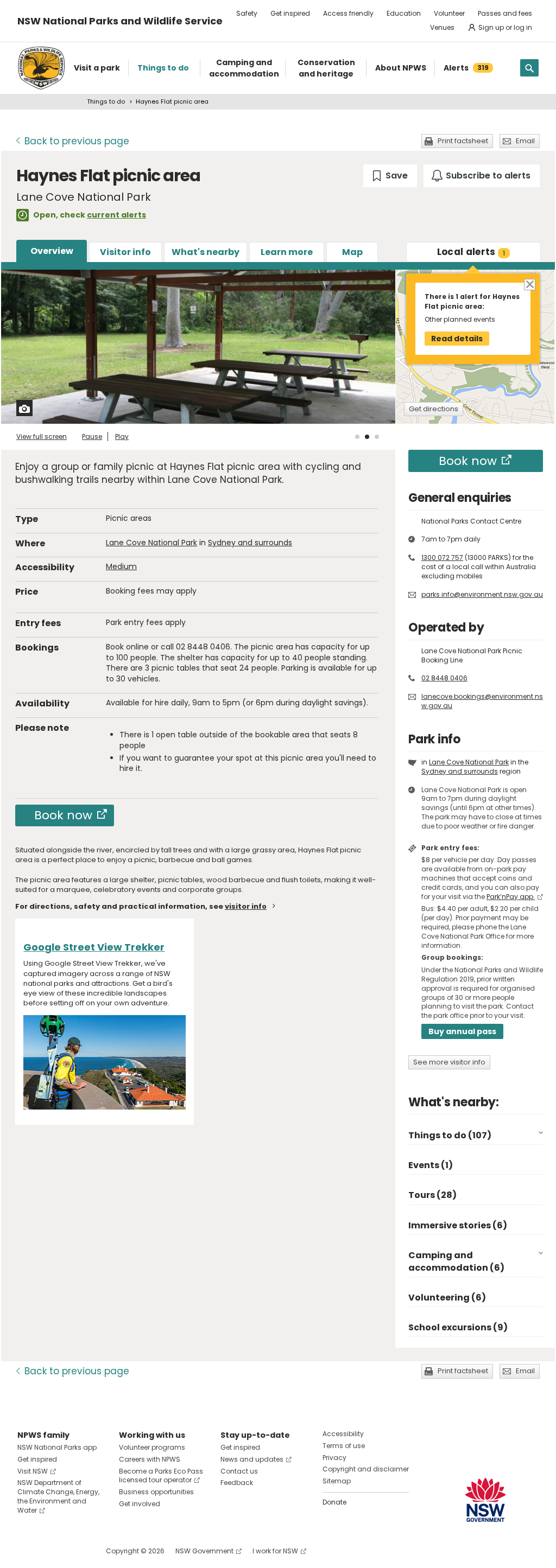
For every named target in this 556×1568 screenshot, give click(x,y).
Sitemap (337, 1481)
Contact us (239, 1471)
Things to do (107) (449, 1135)
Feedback (236, 1482)
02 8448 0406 (444, 678)
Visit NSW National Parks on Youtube (74, 1551)
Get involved (139, 1503)
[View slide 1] (357, 437)
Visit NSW (32, 1471)
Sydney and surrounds (250, 542)
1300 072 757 (442, 557)
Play (122, 436)
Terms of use (344, 1445)
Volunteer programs (152, 1447)
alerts (471, 251)
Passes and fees (505, 13)
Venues (442, 27)
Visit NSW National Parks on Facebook (27, 1551)
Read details (457, 338)
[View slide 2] (367, 437)
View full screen (41, 436)
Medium (121, 566)
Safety (246, 13)
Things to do (106, 101)
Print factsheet (463, 141)
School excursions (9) (458, 1327)
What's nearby (205, 252)
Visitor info (125, 252)
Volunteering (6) (447, 1297)
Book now (63, 815)
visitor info (246, 906)
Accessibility (343, 1433)
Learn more (287, 252)
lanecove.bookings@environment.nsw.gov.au (482, 701)
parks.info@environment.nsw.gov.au (482, 594)
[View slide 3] (377, 437)
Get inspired (290, 13)
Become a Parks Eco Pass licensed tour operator (161, 1476)
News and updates (251, 1459)
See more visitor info (449, 1062)
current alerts (116, 214)
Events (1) (430, 1165)
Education (404, 13)
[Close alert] (529, 284)
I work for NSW (275, 1551)
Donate (334, 1502)
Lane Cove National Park (151, 542)
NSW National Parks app (57, 1447)
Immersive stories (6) (457, 1225)
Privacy (334, 1457)
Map (352, 252)
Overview (51, 251)
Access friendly (348, 13)
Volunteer (449, 13)
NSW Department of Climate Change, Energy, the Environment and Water (58, 1496)
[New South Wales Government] (485, 1500)
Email (525, 141)
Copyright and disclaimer (366, 1469)
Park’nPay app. (510, 896)
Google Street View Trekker (94, 947)
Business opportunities (156, 1491)
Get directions (433, 409)
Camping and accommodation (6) (456, 1261)
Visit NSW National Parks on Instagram (51, 1551)
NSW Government (204, 1551)
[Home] (41, 68)
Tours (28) (432, 1195)
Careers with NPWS (149, 1459)
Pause (92, 436)
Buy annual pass (462, 1031)
